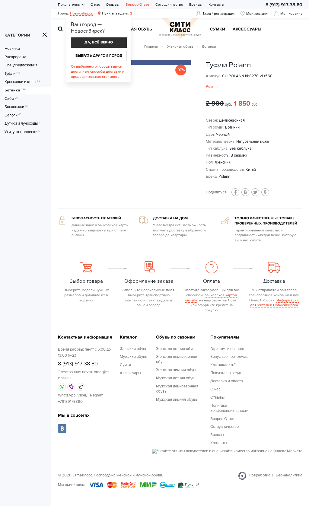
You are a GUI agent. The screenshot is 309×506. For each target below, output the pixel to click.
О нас (95, 4)
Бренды (195, 4)
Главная (151, 46)
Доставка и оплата (226, 381)
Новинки (12, 48)
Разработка (259, 475)
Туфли (12, 74)
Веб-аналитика (289, 475)
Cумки (217, 29)
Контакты (216, 4)
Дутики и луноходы (22, 123)
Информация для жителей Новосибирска (274, 302)
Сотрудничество (169, 4)
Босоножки (16, 107)
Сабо (11, 99)
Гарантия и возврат (227, 348)
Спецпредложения (21, 65)
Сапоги (13, 115)
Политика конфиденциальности (229, 408)
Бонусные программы (229, 356)
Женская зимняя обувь (176, 370)
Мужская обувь (133, 29)
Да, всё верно (98, 42)
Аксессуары (247, 29)
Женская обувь (180, 46)
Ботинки (15, 90)
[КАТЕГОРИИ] (45, 35)
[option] (139, 62)
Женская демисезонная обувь (177, 359)
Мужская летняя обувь (176, 378)
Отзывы (112, 4)
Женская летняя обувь (176, 348)
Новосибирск (81, 13)
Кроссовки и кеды (22, 82)
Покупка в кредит (225, 373)
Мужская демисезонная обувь (177, 389)
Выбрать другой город (99, 55)
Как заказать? (223, 364)
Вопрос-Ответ (137, 4)
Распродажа (15, 57)
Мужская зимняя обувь (176, 399)
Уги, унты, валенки (22, 132)
